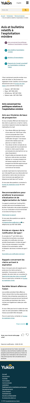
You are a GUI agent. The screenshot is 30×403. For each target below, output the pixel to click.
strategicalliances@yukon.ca (12, 222)
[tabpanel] (15, 211)
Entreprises (10, 16)
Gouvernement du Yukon (13, 401)
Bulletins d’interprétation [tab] (15, 57)
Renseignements (7, 389)
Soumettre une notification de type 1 (13, 254)
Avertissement (6, 393)
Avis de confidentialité (9, 395)
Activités (4, 378)
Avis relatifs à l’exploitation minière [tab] (16, 51)
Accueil (3, 16)
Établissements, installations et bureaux (14, 387)
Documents (6, 376)
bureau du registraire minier (10, 184)
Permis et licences (19, 16)
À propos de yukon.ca (9, 398)
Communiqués (7, 383)
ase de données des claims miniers (13, 276)
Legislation (5, 385)
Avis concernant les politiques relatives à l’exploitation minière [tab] (18, 43)
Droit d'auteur (6, 391)
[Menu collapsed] (27, 3)
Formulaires (6, 380)
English (19, 3)
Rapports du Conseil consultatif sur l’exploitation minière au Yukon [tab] (17, 65)
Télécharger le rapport (9, 215)
